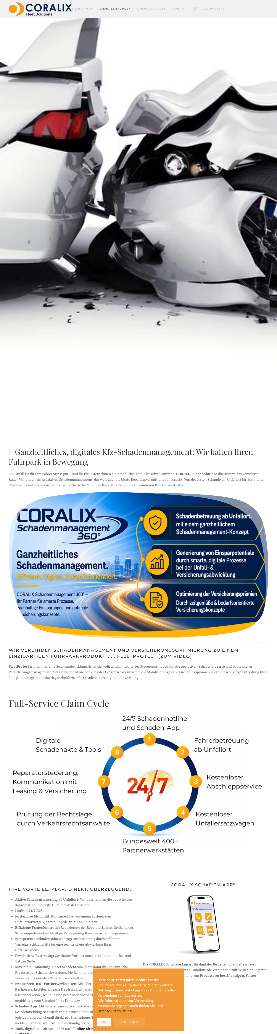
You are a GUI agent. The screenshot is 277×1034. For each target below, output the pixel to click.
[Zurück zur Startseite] (41, 9)
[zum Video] (175, 656)
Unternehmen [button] (81, 8)
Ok (104, 1022)
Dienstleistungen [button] (115, 8)
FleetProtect (212, 8)
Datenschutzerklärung (114, 1010)
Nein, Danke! (130, 1022)
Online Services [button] (151, 8)
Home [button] (57, 8)
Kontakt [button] (179, 8)
